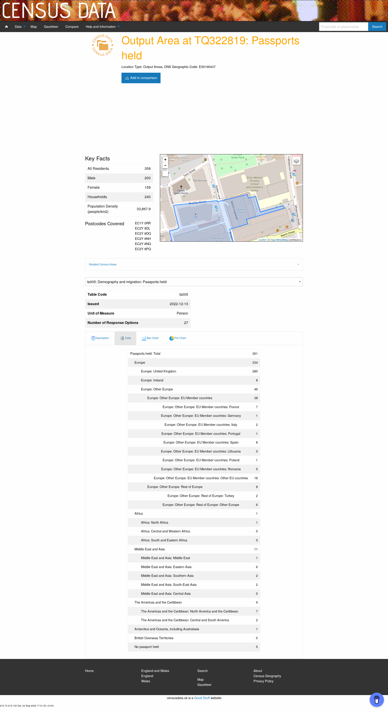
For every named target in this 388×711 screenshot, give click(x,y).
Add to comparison (143, 77)
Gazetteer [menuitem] (51, 26)
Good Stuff (202, 697)
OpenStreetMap (279, 239)
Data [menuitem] (18, 26)
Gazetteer (204, 684)
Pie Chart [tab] (180, 338)
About (258, 670)
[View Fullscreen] (165, 173)
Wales (145, 680)
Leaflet (262, 239)
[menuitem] (6, 26)
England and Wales (155, 670)
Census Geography (267, 675)
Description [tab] (102, 338)
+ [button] (165, 159)
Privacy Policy (263, 680)
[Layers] (296, 161)
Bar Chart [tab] (152, 338)
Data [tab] (127, 338)
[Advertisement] (194, 120)
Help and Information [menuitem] (101, 26)
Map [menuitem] (34, 26)
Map (200, 679)
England (147, 675)
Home (89, 670)
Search (202, 670)
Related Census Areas (103, 264)
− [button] (165, 165)
